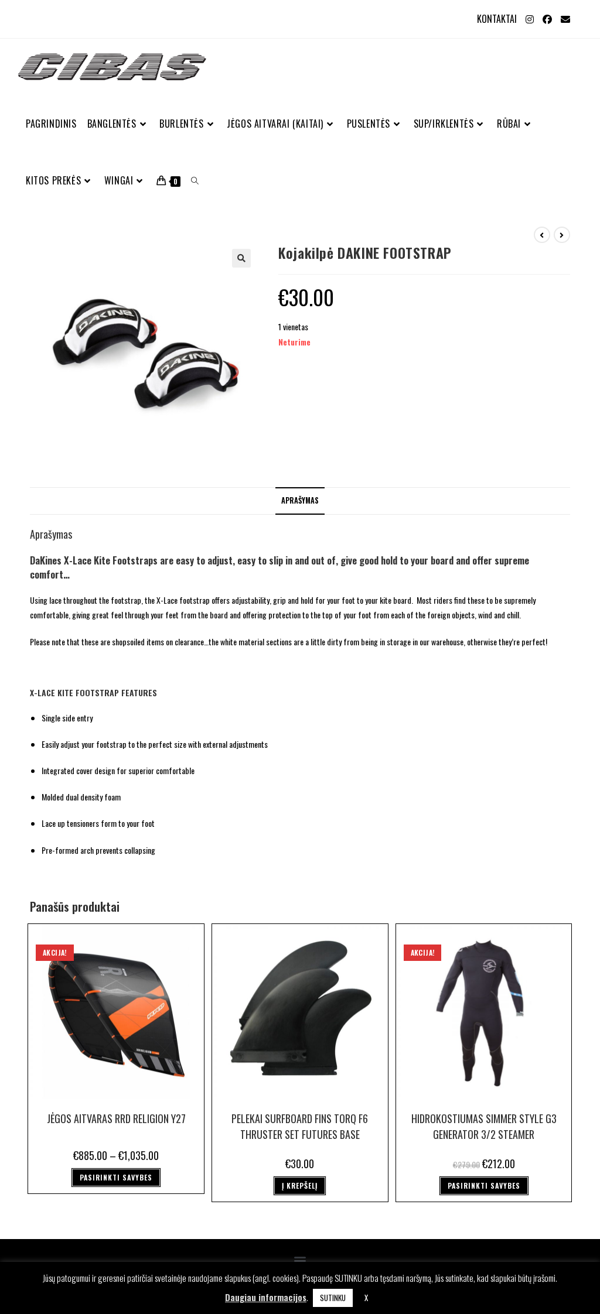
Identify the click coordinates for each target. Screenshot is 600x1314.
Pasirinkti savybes (116, 1177)
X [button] (366, 1297)
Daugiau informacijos (265, 1297)
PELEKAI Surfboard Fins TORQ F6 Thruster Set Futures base (299, 1126)
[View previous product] (542, 235)
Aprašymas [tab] (300, 500)
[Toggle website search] (195, 180)
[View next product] (562, 235)
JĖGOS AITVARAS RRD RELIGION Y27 (116, 1118)
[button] (241, 258)
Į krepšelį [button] (300, 1185)
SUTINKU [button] (333, 1297)
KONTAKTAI (497, 19)
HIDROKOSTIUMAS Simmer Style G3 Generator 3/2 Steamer (484, 1126)
